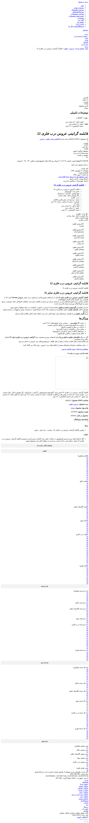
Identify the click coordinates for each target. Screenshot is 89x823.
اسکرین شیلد (83, 790)
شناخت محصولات (77, 14)
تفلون (66, 48)
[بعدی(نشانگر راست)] (85, 821)
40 (87, 509)
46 (87, 540)
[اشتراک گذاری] (83, 819)
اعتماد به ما (84, 784)
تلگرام (86, 811)
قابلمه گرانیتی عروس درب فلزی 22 (69, 185)
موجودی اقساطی (77, 10)
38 (87, 544)
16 (87, 475)
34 (87, 548)
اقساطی (85, 782)
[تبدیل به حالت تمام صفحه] (85, 819)
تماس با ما (80, 24)
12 (87, 479)
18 (87, 473)
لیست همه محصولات (76, 16)
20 (87, 471)
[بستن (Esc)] (81, 819)
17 (87, 564)
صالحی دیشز (83, 792)
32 (87, 460)
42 (87, 542)
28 (87, 463)
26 (87, 465)
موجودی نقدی (79, 8)
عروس (71, 48)
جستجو (85, 30)
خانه (82, 6)
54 (87, 536)
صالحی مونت (83, 799)
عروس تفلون (73, 404)
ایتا (87, 805)
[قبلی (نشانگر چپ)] (87, 821)
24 (87, 467)
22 (87, 469)
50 (87, 538)
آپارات (86, 803)
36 (87, 458)
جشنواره (81, 18)
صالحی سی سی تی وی (80, 794)
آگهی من (81, 20)
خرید (86, 780)
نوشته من (80, 22)
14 (87, 477)
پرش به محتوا (83, 2)
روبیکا (86, 807)
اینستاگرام (84, 801)
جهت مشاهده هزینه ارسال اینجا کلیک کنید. (73, 177)
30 (87, 462)
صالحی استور (83, 786)
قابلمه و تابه (79, 48)
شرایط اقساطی (78, 12)
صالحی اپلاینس (82, 788)
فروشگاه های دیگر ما (76, 26)
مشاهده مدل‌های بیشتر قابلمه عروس (74, 349)
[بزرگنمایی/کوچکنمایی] (87, 819)
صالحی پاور (84, 796)
